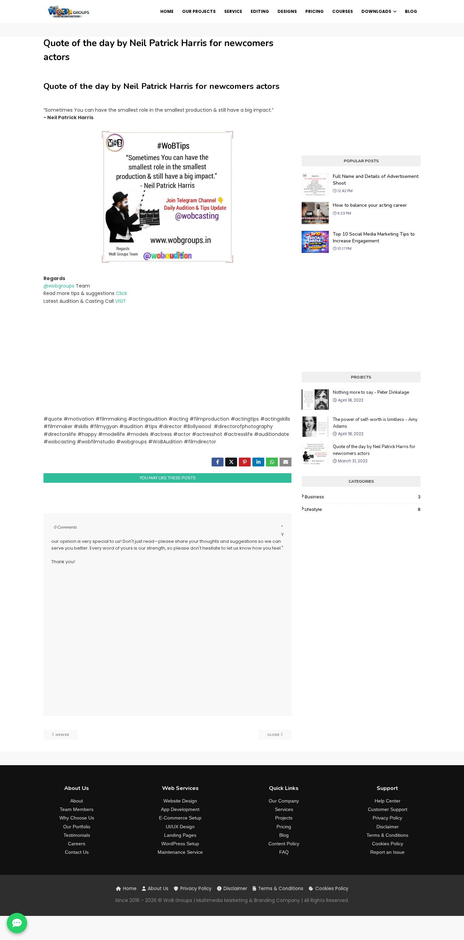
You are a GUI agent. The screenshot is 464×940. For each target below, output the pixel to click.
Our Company (284, 801)
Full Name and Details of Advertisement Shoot (375, 179)
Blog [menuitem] (411, 11)
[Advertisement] (167, 360)
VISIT (120, 301)
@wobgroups (58, 285)
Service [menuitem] (233, 11)
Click (121, 293)
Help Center (387, 801)
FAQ (284, 852)
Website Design (180, 801)
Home (130, 888)
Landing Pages (180, 835)
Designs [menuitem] (287, 11)
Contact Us (77, 852)
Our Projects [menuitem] (199, 11)
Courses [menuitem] (342, 11)
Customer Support (387, 809)
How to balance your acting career (370, 205)
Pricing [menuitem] (314, 11)
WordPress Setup (180, 843)
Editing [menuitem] (260, 11)
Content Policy (283, 843)
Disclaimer (387, 826)
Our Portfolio (76, 826)
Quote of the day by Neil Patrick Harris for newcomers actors (374, 450)
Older (273, 734)
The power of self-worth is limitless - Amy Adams (375, 423)
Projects (283, 818)
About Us (158, 888)
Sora (67, 928)
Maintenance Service (180, 852)
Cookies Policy (387, 843)
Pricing (283, 826)
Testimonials (77, 835)
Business (363, 497)
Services (284, 809)
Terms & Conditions (387, 835)
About (76, 801)
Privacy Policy (387, 818)
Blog (284, 835)
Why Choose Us (76, 818)
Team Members (76, 809)
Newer (62, 734)
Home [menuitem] (167, 11)
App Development (180, 809)
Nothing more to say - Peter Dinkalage (371, 392)
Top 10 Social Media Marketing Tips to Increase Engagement (374, 237)
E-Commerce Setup (180, 818)
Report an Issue (387, 852)
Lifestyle (363, 509)
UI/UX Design (180, 826)
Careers (76, 843)
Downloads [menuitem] (376, 11)
